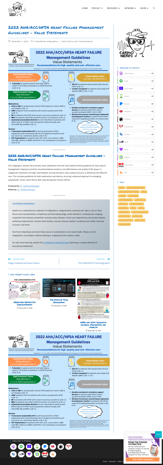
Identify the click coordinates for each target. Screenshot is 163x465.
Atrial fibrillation (124, 211)
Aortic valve (123, 203)
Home (105, 461)
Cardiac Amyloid (124, 216)
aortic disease (133, 195)
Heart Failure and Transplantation (77, 41)
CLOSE (158, 434)
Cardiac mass (140, 220)
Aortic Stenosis (140, 199)
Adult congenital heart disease (129, 191)
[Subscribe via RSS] (53, 454)
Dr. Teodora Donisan (26, 189)
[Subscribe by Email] (13, 454)
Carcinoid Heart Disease (140, 211)
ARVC (133, 207)
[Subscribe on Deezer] (29, 454)
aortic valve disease (136, 203)
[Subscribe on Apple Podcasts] (13, 447)
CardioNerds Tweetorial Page (56, 242)
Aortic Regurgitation (126, 199)
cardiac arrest (137, 216)
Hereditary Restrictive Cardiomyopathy (24, 303)
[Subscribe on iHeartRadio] (53, 447)
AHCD (144, 191)
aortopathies (123, 207)
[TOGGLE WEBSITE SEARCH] (154, 8)
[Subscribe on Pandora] (45, 447)
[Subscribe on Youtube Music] (45, 454)
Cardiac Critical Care (126, 220)
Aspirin (141, 207)
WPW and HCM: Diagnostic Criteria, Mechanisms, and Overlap (93, 325)
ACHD (122, 187)
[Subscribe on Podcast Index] (68, 447)
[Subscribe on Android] (37, 447)
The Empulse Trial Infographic (59, 301)
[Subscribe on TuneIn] (21, 454)
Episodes (112, 461)
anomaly (122, 195)
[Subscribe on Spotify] (21, 447)
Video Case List (123, 461)
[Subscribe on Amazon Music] (29, 447)
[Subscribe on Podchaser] (60, 447)
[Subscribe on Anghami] (37, 454)
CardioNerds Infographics (46, 41)
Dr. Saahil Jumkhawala (29, 186)
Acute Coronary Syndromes (136, 187)
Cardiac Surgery (124, 224)
